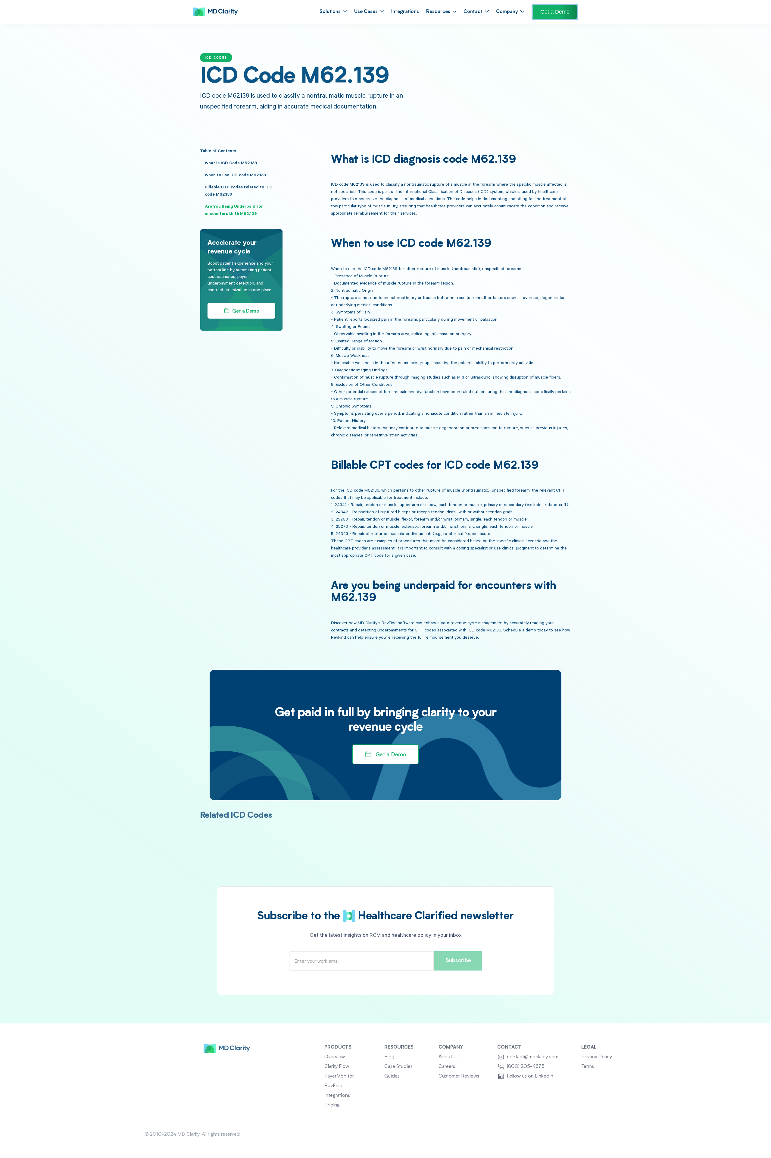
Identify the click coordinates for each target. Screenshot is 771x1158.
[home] (215, 12)
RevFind (333, 1086)
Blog (389, 1057)
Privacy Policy (596, 1057)
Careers (447, 1066)
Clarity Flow (336, 1066)
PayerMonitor (339, 1076)
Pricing (332, 1105)
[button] (333, 11)
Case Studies (398, 1066)
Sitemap (617, 1134)
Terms (587, 1066)
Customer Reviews (459, 1076)
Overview (334, 1057)
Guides (392, 1076)
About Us (449, 1057)
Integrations (405, 11)
